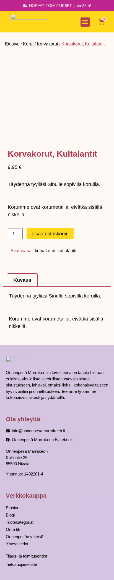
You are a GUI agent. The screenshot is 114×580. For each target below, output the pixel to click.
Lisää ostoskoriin (50, 233)
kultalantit (67, 250)
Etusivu (12, 44)
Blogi (10, 515)
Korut (28, 44)
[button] (85, 22)
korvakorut (45, 250)
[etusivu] (30, 22)
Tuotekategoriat (19, 522)
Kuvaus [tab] (22, 280)
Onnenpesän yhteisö (24, 536)
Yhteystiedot (17, 543)
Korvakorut (47, 44)
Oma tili (13, 529)
